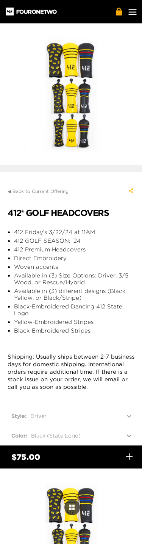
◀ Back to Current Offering (38, 191)
